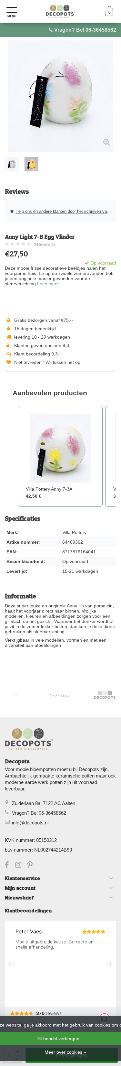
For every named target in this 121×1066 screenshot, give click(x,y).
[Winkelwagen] (109, 14)
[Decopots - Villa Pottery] (105, 695)
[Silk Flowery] (16, 694)
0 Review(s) (44, 244)
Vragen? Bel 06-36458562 (85, 30)
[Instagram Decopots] (21, 865)
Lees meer (48, 283)
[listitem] (60, 456)
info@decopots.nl (30, 822)
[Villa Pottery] (61, 695)
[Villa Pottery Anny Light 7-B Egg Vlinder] (60, 96)
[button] (11, 456)
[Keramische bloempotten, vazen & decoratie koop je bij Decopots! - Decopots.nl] (60, 11)
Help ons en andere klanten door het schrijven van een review (65, 211)
